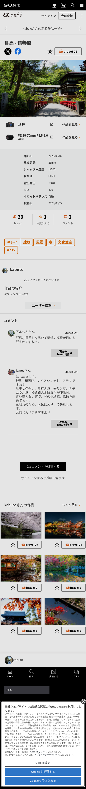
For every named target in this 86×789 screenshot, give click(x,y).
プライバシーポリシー (47, 754)
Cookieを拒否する (43, 771)
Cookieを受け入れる (43, 780)
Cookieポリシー (37, 752)
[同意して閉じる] (83, 701)
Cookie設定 (43, 762)
